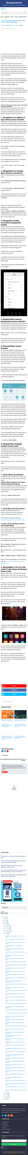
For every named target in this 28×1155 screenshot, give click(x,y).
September (7, 930)
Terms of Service (7, 1129)
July (6, 933)
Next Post (5, 755)
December (7, 925)
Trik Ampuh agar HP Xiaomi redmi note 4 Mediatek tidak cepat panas (20, 725)
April (6, 1096)
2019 (5, 920)
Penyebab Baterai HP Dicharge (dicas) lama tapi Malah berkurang (6, 725)
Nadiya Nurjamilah (7, 749)
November (7, 927)
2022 (5, 917)
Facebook (14, 690)
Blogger (23, 1153)
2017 (5, 923)
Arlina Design (12, 1153)
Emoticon (5, 772)
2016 (5, 1099)
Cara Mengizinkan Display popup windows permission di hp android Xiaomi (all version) (20, 721)
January (7, 1097)
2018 (5, 922)
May (6, 1094)
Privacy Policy (6, 1125)
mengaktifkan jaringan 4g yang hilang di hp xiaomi (13, 520)
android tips (7, 16)
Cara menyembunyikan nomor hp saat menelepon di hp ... (13, 1036)
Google (14, 686)
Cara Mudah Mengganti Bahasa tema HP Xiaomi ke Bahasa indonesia (7, 720)
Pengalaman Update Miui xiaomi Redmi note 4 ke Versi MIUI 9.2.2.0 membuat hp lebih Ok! (7, 738)
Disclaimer (5, 1123)
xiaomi (12, 16)
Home (2, 16)
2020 (5, 918)
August (7, 932)
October (7, 928)
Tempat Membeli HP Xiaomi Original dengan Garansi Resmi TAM (20, 737)
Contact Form (6, 1122)
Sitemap (5, 1127)
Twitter (14, 694)
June (6, 1092)
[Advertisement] (13, 41)
